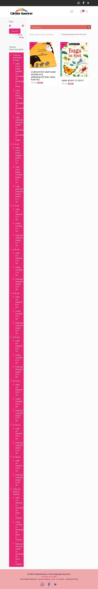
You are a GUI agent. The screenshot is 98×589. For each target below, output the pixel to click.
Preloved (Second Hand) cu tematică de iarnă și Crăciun (18, 554)
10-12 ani (16, 381)
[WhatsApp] (78, 3)
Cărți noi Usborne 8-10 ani (18, 346)
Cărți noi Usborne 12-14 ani (18, 433)
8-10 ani (16, 337)
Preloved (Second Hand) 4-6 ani (18, 284)
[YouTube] (88, 3)
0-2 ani (16, 144)
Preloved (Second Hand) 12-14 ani (18, 448)
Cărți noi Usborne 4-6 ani (18, 258)
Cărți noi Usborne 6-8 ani (18, 302)
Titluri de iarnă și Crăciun (16, 491)
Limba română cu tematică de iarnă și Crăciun (18, 531)
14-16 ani (16, 457)
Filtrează (14, 31)
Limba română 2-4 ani (18, 227)
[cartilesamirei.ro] (21, 11)
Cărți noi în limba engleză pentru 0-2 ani (18, 155)
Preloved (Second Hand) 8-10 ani (18, 372)
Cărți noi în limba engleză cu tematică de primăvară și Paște (18, 75)
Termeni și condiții (49, 576)
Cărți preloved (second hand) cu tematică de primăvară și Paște (18, 128)
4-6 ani (16, 249)
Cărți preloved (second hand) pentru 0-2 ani (18, 194)
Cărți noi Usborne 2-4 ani (18, 214)
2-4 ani (16, 206)
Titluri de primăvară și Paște (17, 57)
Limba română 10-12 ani (18, 403)
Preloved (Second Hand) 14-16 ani (18, 480)
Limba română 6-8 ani (18, 315)
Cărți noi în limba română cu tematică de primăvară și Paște (18, 101)
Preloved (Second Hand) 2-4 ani (18, 240)
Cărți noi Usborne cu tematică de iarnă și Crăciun (18, 508)
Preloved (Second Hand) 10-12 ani (18, 416)
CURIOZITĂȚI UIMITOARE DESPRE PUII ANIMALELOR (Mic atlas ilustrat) (43, 75)
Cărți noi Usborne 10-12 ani (18, 390)
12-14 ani (16, 425)
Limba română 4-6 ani (18, 271)
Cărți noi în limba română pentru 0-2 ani (18, 174)
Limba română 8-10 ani (18, 359)
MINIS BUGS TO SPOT (73, 80)
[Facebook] (83, 3)
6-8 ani (16, 293)
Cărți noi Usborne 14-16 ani (18, 465)
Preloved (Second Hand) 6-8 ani (18, 328)
